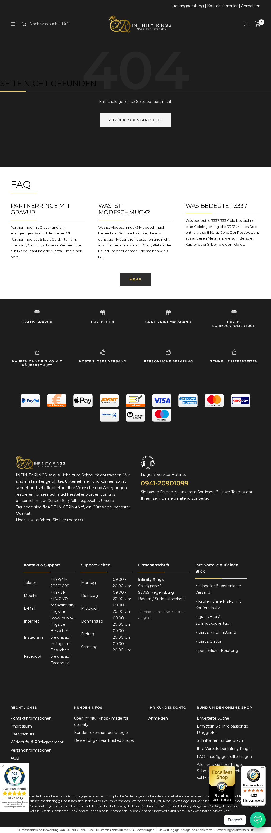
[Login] (246, 24)
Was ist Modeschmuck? (124, 209)
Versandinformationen (31, 750)
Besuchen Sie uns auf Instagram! (61, 637)
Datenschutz (23, 734)
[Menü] (262, 769)
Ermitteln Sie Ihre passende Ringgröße (222, 729)
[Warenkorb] (257, 24)
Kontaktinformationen (31, 718)
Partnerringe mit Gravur (40, 209)
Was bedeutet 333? (216, 205)
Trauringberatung (188, 5)
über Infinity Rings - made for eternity (101, 721)
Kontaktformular (222, 5)
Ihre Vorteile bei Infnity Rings (223, 748)
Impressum (21, 726)
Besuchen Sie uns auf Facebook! (61, 656)
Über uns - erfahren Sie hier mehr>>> (50, 520)
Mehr (135, 279)
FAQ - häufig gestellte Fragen (224, 756)
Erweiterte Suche (213, 718)
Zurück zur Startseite (135, 120)
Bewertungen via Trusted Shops (104, 740)
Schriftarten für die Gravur (220, 740)
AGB (15, 758)
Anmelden (250, 5)
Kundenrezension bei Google (101, 732)
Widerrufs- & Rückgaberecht (37, 742)
